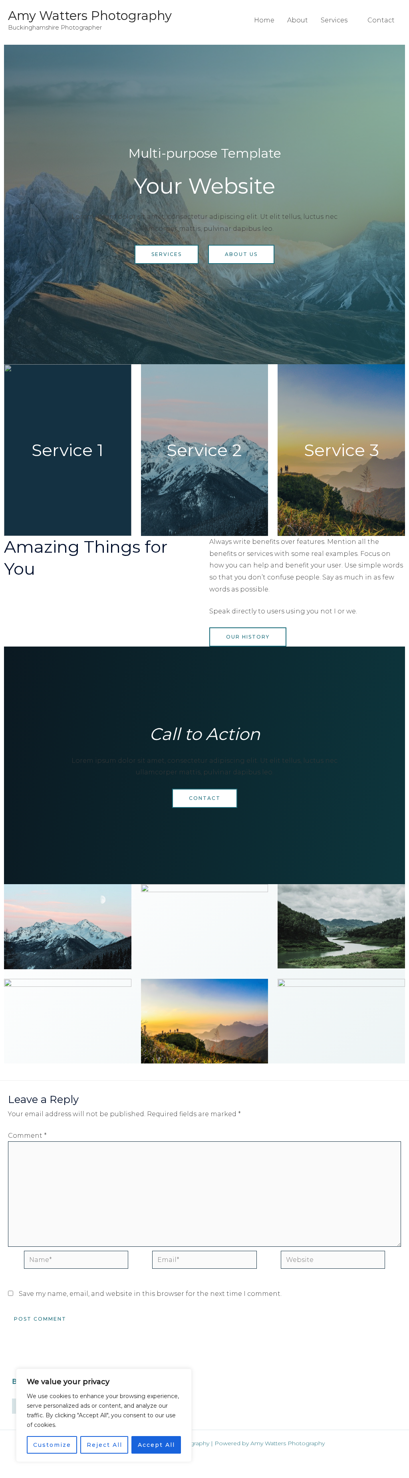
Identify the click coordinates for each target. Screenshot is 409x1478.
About (297, 20)
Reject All (104, 1444)
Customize (52, 1444)
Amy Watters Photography (90, 15)
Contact (381, 20)
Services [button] (334, 20)
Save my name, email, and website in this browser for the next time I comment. (150, 1293)
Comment (27, 1135)
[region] (104, 1415)
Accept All (156, 1444)
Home (264, 20)
